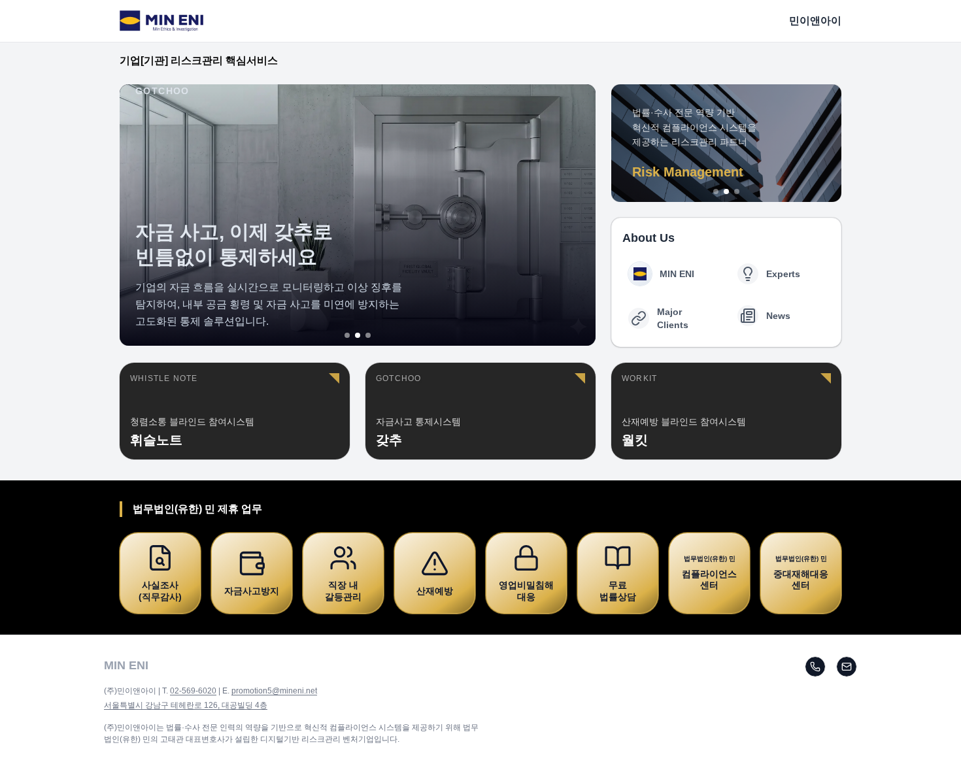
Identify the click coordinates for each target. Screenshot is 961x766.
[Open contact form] (846, 666)
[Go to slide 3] (368, 335)
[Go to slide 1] (347, 335)
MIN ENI (677, 274)
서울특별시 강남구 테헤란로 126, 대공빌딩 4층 (185, 705)
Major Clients (672, 318)
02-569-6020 (193, 690)
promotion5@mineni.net (274, 690)
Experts (783, 274)
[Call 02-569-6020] (815, 666)
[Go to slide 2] (357, 335)
